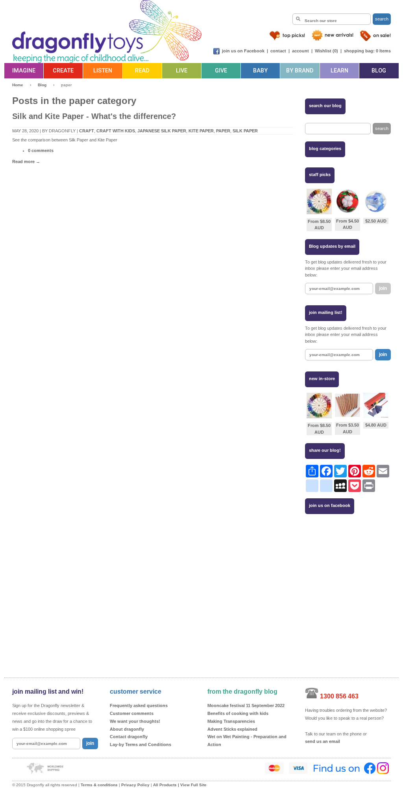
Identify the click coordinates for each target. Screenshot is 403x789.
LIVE (181, 70)
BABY (260, 70)
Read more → (26, 161)
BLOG (379, 70)
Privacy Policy (135, 785)
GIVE (221, 70)
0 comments (41, 150)
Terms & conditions (99, 785)
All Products (165, 785)
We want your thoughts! (135, 721)
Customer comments (131, 713)
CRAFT (86, 130)
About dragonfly (127, 729)
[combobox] (331, 19)
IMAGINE (23, 70)
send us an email (322, 741)
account (300, 50)
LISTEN (102, 70)
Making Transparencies (231, 721)
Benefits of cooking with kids (237, 713)
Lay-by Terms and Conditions (140, 744)
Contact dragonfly (129, 736)
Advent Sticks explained (232, 729)
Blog (42, 85)
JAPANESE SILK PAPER (161, 130)
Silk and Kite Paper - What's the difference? (94, 116)
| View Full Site (192, 785)
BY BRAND (299, 70)
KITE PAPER (201, 130)
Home (17, 85)
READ (142, 70)
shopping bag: (359, 50)
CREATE (63, 70)
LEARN (339, 70)
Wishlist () (326, 50)
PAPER (223, 130)
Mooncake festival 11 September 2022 (246, 705)
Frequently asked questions (139, 705)
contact (278, 50)
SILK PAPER (245, 130)
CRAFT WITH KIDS (115, 130)
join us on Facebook (243, 50)
